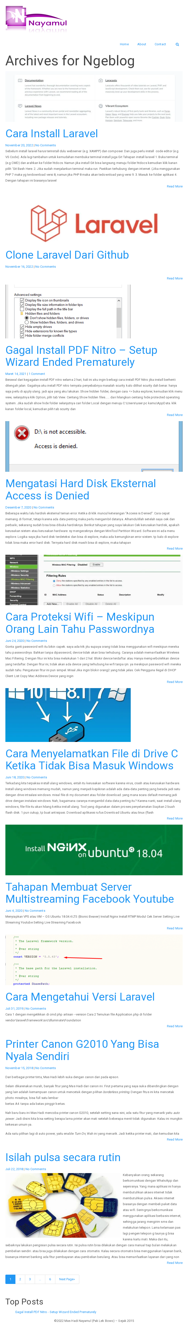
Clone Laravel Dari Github (67, 254)
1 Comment (37, 374)
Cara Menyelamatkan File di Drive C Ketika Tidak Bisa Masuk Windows (91, 759)
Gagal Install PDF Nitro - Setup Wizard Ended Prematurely (55, 1312)
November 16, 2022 (19, 266)
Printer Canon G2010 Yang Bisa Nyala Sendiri (82, 1050)
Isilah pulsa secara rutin (63, 1157)
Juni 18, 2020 (15, 777)
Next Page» (67, 1279)
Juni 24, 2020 (15, 641)
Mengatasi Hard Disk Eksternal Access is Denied (80, 489)
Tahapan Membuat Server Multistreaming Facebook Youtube (89, 893)
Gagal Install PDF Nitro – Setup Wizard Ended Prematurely (81, 356)
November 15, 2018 (19, 1068)
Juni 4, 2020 (14, 910)
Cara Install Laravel (51, 133)
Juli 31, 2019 (14, 1008)
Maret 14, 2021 (16, 374)
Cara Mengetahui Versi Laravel (80, 996)
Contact (160, 44)
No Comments (45, 145)
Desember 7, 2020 (18, 507)
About (141, 44)
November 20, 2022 (19, 145)
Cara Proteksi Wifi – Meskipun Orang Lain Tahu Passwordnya (79, 622)
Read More (175, 186)
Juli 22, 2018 (14, 1169)
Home (124, 44)
